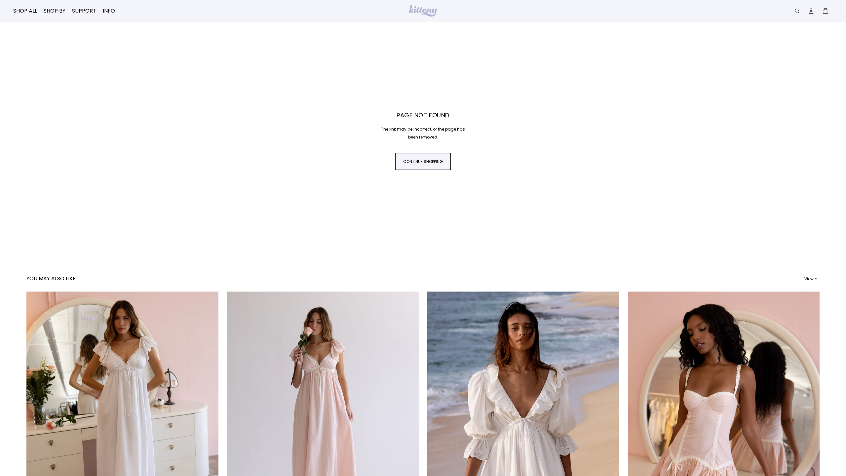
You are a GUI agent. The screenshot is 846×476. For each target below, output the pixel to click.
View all (812, 279)
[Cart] (825, 11)
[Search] (797, 11)
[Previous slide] (36, 411)
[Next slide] (208, 411)
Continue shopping (423, 161)
